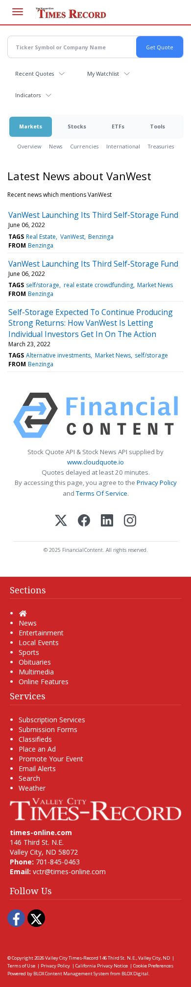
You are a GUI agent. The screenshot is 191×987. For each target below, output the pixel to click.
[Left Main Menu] (17, 12)
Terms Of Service (101, 493)
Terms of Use (21, 966)
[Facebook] (84, 521)
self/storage (42, 285)
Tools (157, 126)
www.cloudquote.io (95, 462)
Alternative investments (58, 355)
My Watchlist (103, 73)
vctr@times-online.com (69, 871)
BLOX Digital (134, 973)
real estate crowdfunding (98, 285)
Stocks (77, 126)
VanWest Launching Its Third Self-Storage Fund (93, 215)
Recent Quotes (34, 73)
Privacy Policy (157, 482)
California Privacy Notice (101, 966)
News (55, 146)
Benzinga (101, 236)
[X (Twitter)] (61, 521)
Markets (30, 126)
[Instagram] (130, 521)
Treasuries (161, 146)
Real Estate (41, 236)
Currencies (84, 146)
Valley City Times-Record (71, 958)
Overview (29, 146)
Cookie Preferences (153, 966)
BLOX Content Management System (71, 973)
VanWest (72, 236)
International (123, 146)
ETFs (118, 126)
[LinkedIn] (107, 521)
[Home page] (95, 808)
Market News (155, 285)
